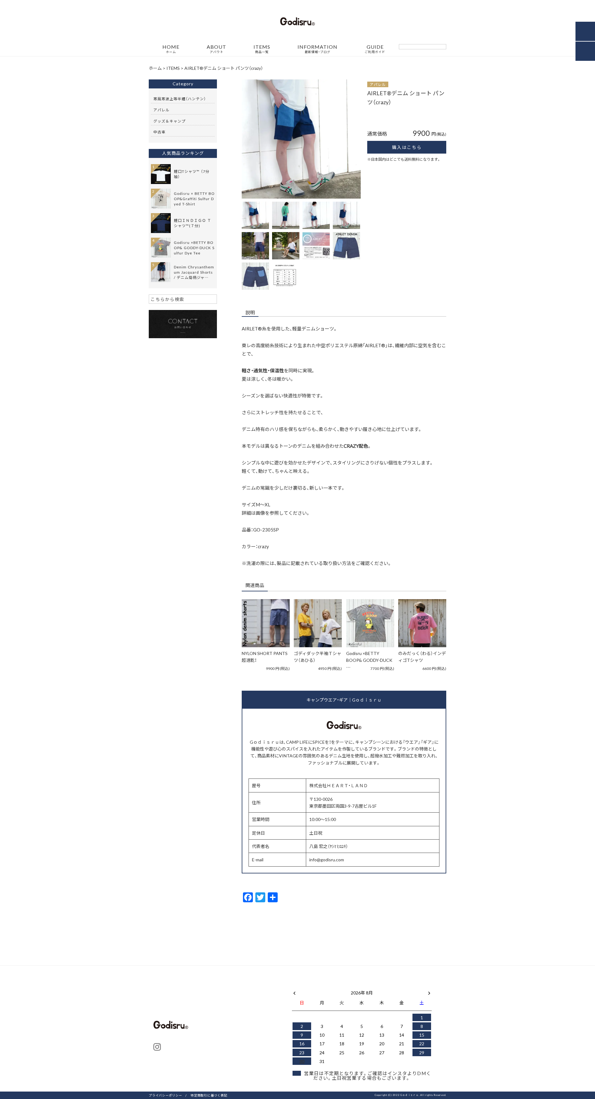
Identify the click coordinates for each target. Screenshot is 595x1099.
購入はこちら (407, 147)
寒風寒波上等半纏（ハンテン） (179, 98)
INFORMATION (317, 49)
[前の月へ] (294, 991)
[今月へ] (322, 986)
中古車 (159, 132)
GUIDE (375, 49)
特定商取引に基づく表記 (209, 1095)
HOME (170, 49)
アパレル (378, 84)
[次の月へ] (429, 991)
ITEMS (261, 49)
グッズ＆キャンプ (169, 121)
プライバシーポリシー (165, 1095)
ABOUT (216, 49)
